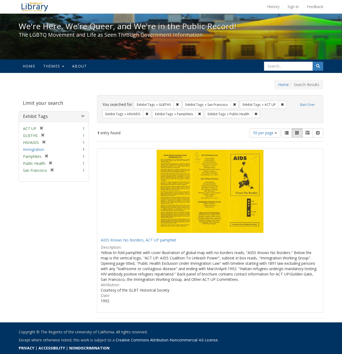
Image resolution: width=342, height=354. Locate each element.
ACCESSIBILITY (51, 348)
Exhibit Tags (35, 116)
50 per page (264, 132)
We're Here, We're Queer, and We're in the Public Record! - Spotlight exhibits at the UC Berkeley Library (35, 6)
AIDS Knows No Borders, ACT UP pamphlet (138, 240)
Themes (52, 66)
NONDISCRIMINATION (89, 348)
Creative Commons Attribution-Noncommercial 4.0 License (167, 339)
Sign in (293, 6)
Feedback (315, 6)
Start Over (307, 104)
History (273, 6)
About (79, 66)
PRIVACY (26, 348)
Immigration (33, 149)
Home (29, 66)
